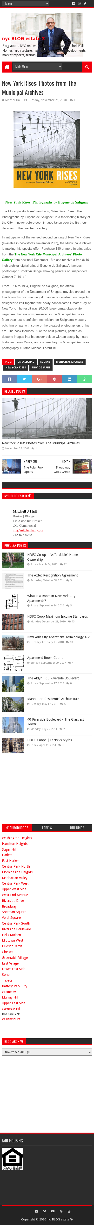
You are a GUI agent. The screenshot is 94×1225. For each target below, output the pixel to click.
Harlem (7, 855)
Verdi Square (11, 918)
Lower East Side (13, 969)
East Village (10, 963)
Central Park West (15, 883)
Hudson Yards (12, 946)
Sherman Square (14, 912)
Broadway (9, 906)
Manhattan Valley (14, 878)
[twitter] (84, 3)
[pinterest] (61, 1211)
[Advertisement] (38, 788)
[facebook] (73, 3)
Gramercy (9, 992)
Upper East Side (13, 1003)
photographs (41, 367)
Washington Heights (17, 838)
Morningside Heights (17, 872)
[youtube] (52, 1211)
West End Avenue (15, 895)
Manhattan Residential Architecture (53, 699)
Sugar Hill (9, 849)
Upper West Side (14, 889)
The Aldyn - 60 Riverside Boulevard (53, 678)
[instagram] (79, 3)
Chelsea (7, 952)
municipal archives (69, 362)
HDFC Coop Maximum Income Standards (57, 616)
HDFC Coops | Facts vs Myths (49, 740)
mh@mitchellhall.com (28, 530)
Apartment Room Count (45, 658)
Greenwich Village (15, 958)
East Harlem (11, 861)
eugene (45, 362)
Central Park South (16, 923)
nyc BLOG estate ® (24, 38)
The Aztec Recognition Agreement (52, 575)
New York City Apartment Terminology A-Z (58, 637)
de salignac (26, 362)
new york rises (16, 367)
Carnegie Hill (11, 1009)
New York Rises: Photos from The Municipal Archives (41, 443)
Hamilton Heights (14, 844)
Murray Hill (10, 997)
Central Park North (16, 866)
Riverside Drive (13, 901)
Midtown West (12, 940)
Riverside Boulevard (16, 929)
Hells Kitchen (11, 935)
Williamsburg (11, 1019)
